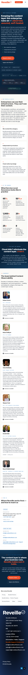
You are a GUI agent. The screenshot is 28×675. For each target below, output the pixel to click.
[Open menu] (25, 2)
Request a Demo (8, 58)
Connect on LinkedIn (9, 318)
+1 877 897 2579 (7, 517)
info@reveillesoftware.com (9, 533)
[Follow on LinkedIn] (22, 668)
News (13, 601)
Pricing (3, 594)
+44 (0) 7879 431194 (8, 521)
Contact (20, 601)
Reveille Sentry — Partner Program (10, 598)
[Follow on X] (24, 668)
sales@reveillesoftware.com (10, 537)
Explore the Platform (8, 62)
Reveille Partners (12, 594)
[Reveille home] (6, 2)
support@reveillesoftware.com (10, 542)
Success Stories (6, 601)
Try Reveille (18, 2)
